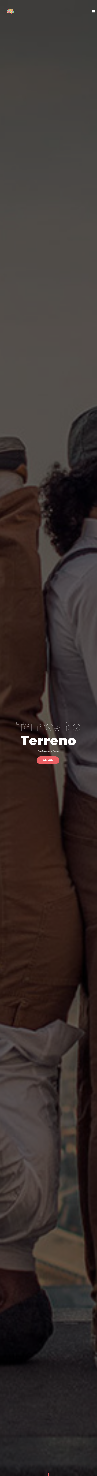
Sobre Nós (48, 760)
